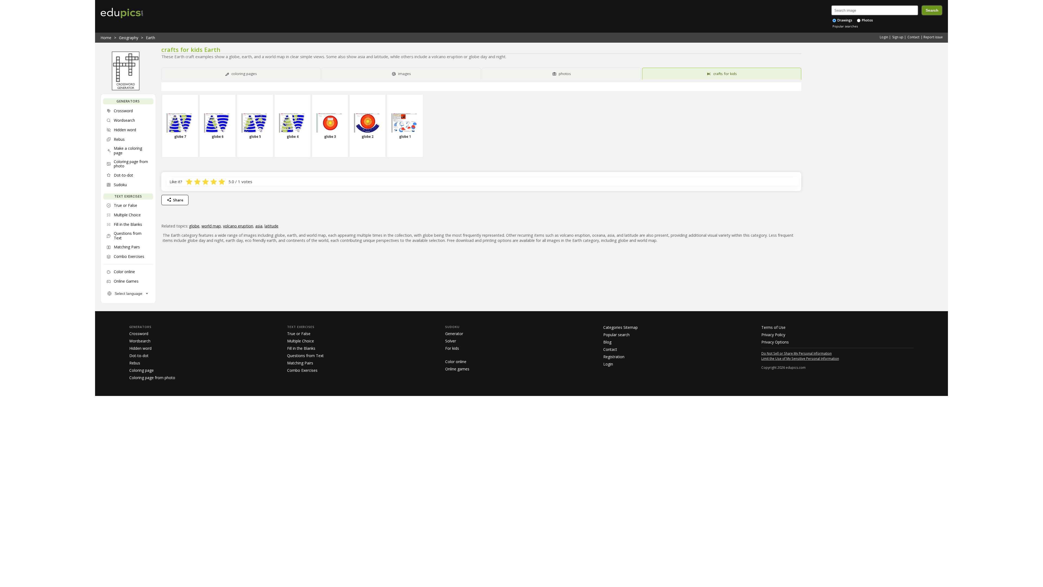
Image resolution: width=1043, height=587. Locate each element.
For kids (452, 348)
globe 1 (405, 136)
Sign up (897, 37)
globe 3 (330, 136)
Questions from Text (305, 355)
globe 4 (293, 136)
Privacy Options (775, 342)
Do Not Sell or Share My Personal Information (796, 353)
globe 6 (218, 136)
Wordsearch (139, 341)
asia (258, 226)
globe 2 (367, 136)
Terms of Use (773, 327)
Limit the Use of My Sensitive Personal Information (800, 358)
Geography (128, 37)
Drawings (844, 20)
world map (211, 226)
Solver (450, 341)
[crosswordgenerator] (126, 89)
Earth (150, 37)
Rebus (134, 363)
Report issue (933, 37)
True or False (298, 333)
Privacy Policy (773, 334)
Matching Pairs (300, 363)
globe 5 (255, 136)
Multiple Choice (300, 341)
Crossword (138, 333)
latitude (271, 226)
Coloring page (141, 370)
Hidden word (140, 348)
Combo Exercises (302, 370)
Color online (455, 361)
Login (884, 37)
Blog (607, 342)
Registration (613, 356)
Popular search (616, 334)
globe (194, 226)
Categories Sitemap (620, 327)
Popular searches (845, 26)
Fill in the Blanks (301, 348)
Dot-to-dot (139, 355)
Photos (867, 20)
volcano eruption (238, 226)
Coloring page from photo (152, 377)
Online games (457, 368)
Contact (913, 37)
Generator (454, 333)
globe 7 (180, 136)
